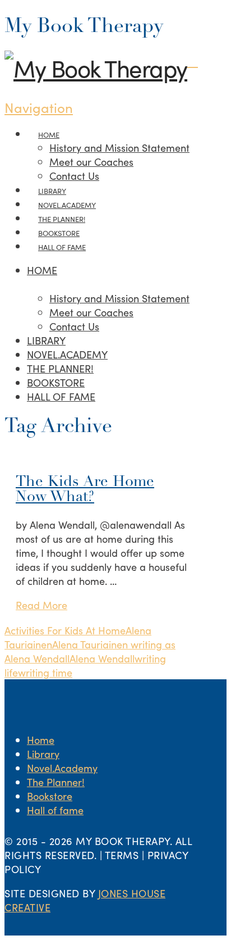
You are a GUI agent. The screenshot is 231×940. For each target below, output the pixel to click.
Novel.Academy (62, 768)
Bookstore (49, 796)
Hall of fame (55, 810)
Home (40, 740)
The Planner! (56, 782)
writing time (45, 672)
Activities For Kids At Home (65, 630)
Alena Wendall (102, 658)
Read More (41, 605)
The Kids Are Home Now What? (85, 490)
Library (43, 754)
